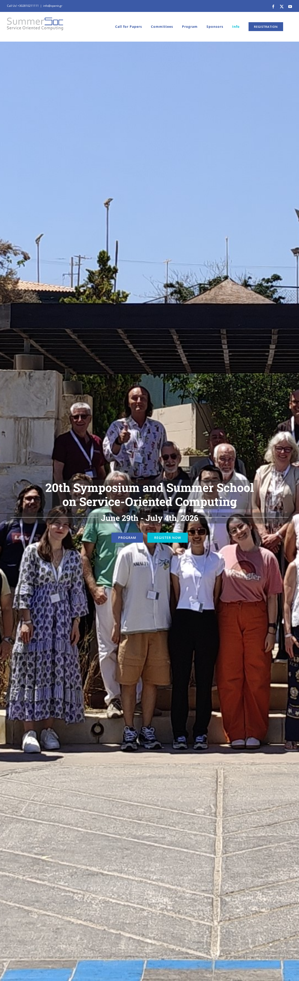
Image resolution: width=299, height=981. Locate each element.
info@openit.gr (52, 6)
